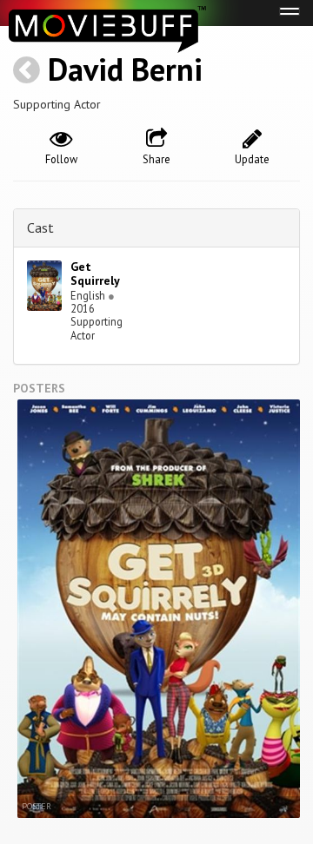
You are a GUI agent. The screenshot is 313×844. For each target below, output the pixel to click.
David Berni (125, 69)
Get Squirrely (95, 274)
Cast (40, 227)
